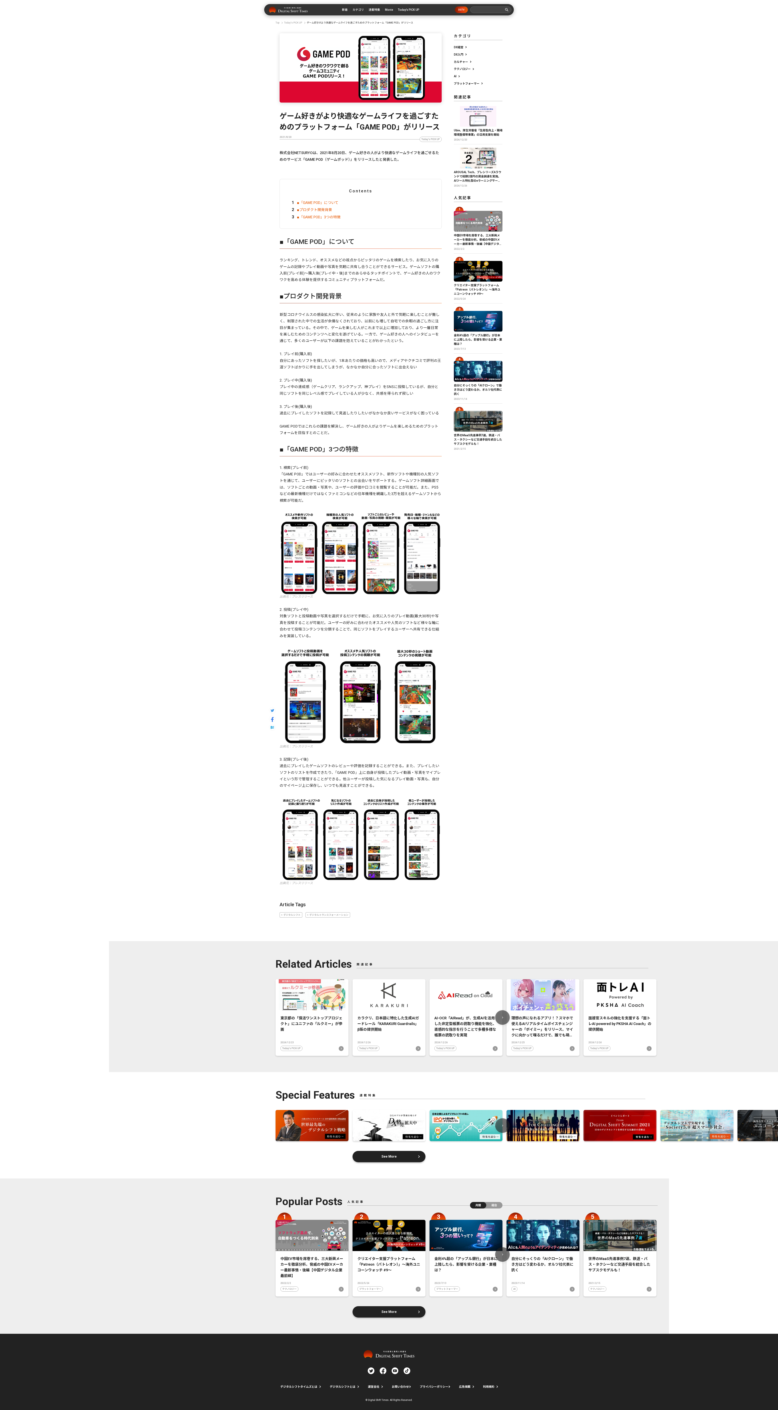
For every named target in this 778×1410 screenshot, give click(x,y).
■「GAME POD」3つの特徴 (319, 217)
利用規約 (488, 1386)
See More (389, 1156)
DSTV (461, 9)
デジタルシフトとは (342, 1386)
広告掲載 (464, 1386)
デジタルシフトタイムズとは (298, 1386)
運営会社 (373, 1386)
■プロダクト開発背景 (314, 210)
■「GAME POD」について (317, 203)
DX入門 (458, 54)
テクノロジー (462, 69)
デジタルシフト (291, 915)
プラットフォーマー (466, 83)
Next (502, 1017)
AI (455, 76)
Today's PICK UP (430, 139)
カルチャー (461, 61)
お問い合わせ (400, 1386)
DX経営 (458, 47)
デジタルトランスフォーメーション (328, 915)
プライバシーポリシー (434, 1386)
